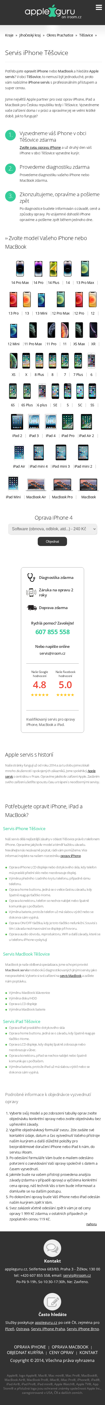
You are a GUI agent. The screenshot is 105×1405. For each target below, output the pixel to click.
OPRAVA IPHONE (30, 1347)
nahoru (91, 1224)
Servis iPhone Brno (83, 1328)
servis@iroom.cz (52, 653)
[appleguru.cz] (49, 18)
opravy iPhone (70, 856)
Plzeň (9, 1328)
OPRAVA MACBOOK (70, 1347)
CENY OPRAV (61, 1352)
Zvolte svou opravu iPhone (40, 147)
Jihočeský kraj (30, 35)
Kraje (9, 35)
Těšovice (86, 35)
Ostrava (22, 1328)
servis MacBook (71, 976)
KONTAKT (89, 1352)
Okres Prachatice (60, 35)
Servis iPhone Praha (48, 1328)
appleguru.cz (46, 1322)
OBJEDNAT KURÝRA (25, 1352)
